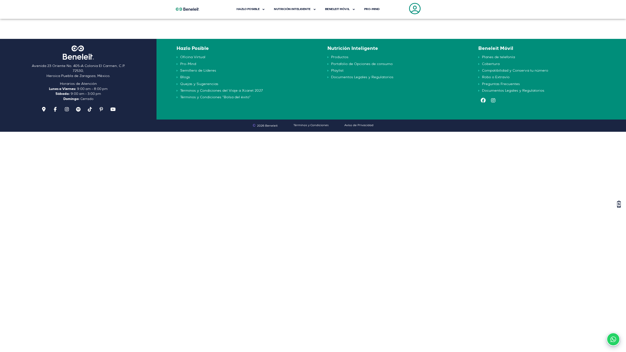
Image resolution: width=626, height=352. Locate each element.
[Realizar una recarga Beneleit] (619, 204)
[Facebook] (55, 109)
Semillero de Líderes (198, 70)
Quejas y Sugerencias (199, 84)
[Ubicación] (43, 109)
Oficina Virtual (192, 57)
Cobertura (491, 64)
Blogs (185, 77)
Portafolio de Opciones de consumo (362, 64)
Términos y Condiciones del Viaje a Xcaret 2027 (221, 90)
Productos (339, 57)
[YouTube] (112, 109)
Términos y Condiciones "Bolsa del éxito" (215, 97)
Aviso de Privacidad (358, 125)
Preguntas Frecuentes (501, 84)
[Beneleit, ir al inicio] (78, 54)
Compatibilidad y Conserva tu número (515, 70)
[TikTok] (89, 109)
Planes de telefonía (498, 57)
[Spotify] (78, 109)
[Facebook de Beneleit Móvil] (483, 101)
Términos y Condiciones (311, 125)
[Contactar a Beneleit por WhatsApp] (613, 339)
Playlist (337, 70)
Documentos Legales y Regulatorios (362, 77)
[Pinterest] (101, 109)
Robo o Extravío (496, 77)
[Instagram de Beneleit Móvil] (493, 101)
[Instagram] (66, 109)
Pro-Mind (188, 64)
